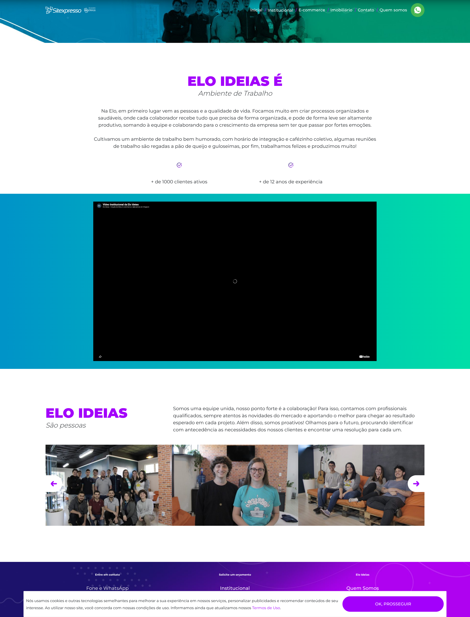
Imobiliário (341, 9)
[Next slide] (416, 483)
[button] (280, 10)
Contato (366, 9)
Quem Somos (362, 588)
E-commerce (312, 9)
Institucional (235, 588)
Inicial (256, 9)
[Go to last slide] (54, 483)
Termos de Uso (266, 607)
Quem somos (393, 9)
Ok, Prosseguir (393, 603)
